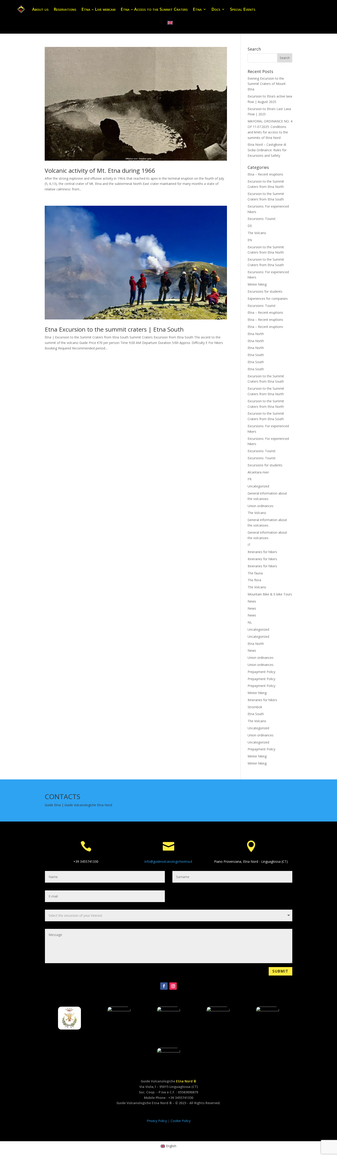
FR (249, 479)
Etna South (256, 355)
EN (250, 240)
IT (249, 545)
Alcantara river (258, 472)
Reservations (65, 9)
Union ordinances (260, 506)
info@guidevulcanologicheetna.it (168, 861)
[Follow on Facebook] (164, 986)
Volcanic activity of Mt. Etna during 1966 (101, 170)
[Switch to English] (170, 23)
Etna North (256, 334)
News (252, 601)
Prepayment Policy (261, 672)
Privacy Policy (157, 1121)
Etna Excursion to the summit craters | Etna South (114, 329)
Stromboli (255, 707)
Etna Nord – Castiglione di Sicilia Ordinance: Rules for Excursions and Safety (267, 150)
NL (250, 622)
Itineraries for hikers (262, 552)
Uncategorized (258, 486)
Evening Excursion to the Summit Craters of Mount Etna (267, 84)
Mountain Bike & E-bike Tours (270, 594)
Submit (280, 971)
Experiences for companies (268, 298)
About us (40, 9)
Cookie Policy (181, 1121)
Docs (215, 9)
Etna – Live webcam (98, 9)
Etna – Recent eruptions (265, 174)
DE (250, 226)
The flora (254, 580)
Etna (197, 9)
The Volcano (257, 233)
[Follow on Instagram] (173, 986)
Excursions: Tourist (262, 218)
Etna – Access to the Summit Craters (154, 9)
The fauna (255, 573)
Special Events (242, 9)
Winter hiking (257, 284)
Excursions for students (265, 291)
